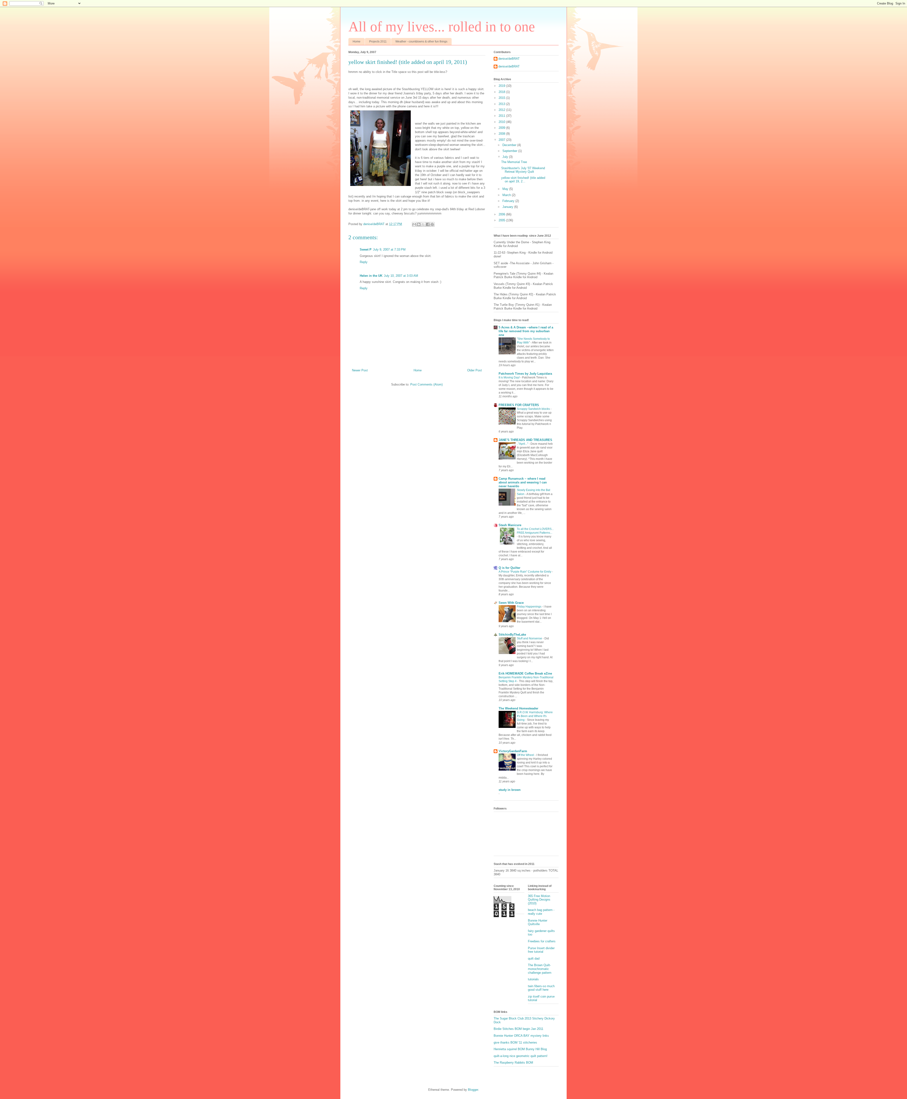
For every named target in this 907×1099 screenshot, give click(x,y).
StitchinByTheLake (512, 634)
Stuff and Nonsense (530, 638)
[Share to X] (423, 224)
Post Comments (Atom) (426, 384)
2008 (502, 133)
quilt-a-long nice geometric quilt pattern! (521, 1056)
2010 (502, 122)
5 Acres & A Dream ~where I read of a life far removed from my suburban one (526, 331)
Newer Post (360, 370)
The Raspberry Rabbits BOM (513, 1062)
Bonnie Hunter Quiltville (537, 922)
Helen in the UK (371, 275)
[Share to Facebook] (427, 224)
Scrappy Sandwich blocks (534, 409)
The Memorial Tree (514, 162)
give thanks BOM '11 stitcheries (515, 1042)
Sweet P (366, 249)
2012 (502, 110)
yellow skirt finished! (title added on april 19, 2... (523, 179)
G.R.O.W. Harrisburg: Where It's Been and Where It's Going (535, 716)
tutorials (533, 979)
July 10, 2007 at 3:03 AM (401, 275)
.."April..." (523, 443)
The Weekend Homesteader (518, 708)
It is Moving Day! (509, 377)
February (508, 201)
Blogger (473, 1089)
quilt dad (533, 958)
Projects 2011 (378, 41)
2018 (502, 92)
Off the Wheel (526, 755)
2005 (502, 220)
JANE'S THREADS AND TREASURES (525, 440)
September (510, 151)
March (507, 195)
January (508, 207)
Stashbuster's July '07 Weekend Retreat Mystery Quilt (523, 170)
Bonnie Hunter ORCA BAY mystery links (521, 1035)
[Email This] (414, 224)
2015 (502, 98)
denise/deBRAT (509, 58)
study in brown (510, 790)
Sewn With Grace (511, 602)
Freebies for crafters (542, 941)
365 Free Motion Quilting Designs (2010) (539, 899)
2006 (502, 214)
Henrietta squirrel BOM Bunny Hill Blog (520, 1049)
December (509, 145)
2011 (502, 115)
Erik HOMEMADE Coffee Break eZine (525, 673)
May (505, 189)
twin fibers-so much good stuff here (541, 988)
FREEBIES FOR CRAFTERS (519, 405)
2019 (502, 86)
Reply (364, 262)
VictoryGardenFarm (513, 751)
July (505, 157)
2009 (502, 128)
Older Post (474, 370)
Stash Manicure (510, 525)
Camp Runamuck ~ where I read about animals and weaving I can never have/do (523, 482)
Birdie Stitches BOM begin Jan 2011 (518, 1029)
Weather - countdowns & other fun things (421, 41)
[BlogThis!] (418, 224)
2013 (502, 104)
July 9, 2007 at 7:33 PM (389, 249)
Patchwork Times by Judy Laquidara (525, 373)
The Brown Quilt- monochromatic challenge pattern (539, 968)
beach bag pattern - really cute (541, 911)
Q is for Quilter (509, 568)
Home (356, 41)
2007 (502, 140)
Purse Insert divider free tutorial (541, 950)
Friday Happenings (529, 606)
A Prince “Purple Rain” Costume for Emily (525, 571)
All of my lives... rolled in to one (441, 26)
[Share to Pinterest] (432, 224)
